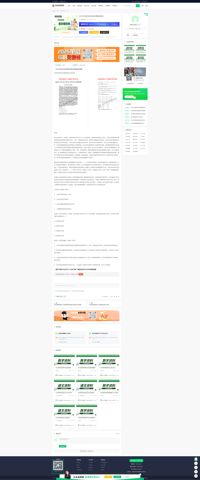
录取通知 (100, 5)
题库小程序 (135, 136)
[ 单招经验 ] (127, 107)
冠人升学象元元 (142, 146)
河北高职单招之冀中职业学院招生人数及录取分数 (138, 110)
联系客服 (94, 32)
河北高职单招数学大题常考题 (63, 367)
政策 (74, 5)
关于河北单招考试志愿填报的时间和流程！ (138, 107)
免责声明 (90, 465)
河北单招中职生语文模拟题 (78, 291)
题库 (58, 10)
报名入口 (78, 465)
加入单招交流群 (136, 1)
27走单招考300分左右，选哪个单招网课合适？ (135, 146)
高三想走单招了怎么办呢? (137, 117)
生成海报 (105, 296)
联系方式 (90, 470)
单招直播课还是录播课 (127, 149)
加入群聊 (117, 477)
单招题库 (107, 5)
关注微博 (141, 83)
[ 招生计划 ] (127, 120)
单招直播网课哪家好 (127, 152)
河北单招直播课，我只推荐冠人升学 (127, 137)
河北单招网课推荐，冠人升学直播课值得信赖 (135, 134)
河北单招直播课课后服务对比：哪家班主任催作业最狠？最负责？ (138, 123)
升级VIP (92, 29)
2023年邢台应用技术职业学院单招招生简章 (138, 120)
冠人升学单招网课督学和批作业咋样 (135, 149)
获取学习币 (145, 1)
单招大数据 (103, 465)
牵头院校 (78, 467)
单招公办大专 (127, 140)
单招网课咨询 (131, 83)
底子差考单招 (142, 140)
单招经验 (114, 5)
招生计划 (86, 5)
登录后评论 (62, 446)
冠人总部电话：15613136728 (64, 375)
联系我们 (108, 477)
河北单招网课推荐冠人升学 (127, 134)
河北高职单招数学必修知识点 (107, 367)
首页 (69, 5)
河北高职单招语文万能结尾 (63, 417)
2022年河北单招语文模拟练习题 (62, 291)
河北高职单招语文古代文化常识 (64, 392)
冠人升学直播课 (142, 134)
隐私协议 (90, 467)
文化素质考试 (63, 10)
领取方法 (115, 24)
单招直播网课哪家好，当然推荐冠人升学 (135, 152)
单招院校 (79, 5)
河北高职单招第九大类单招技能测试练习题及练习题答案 (67, 304)
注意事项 (103, 467)
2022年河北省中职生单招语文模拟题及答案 (91, 16)
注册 (146, 5)
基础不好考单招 (135, 140)
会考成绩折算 (79, 470)
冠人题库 (143, 136)
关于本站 (90, 462)
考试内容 (93, 5)
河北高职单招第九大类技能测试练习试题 (99, 304)
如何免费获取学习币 (66, 32)
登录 (142, 5)
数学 (58, 370)
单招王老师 (83, 19)
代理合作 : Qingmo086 (137, 460)
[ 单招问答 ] (127, 110)
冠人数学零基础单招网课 (127, 146)
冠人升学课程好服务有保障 (135, 143)
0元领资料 (126, 477)
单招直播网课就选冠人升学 (142, 143)
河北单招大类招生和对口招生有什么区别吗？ (138, 113)
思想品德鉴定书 (104, 462)
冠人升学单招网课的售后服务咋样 (142, 149)
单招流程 (78, 462)
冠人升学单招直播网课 (127, 143)
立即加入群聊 (129, 96)
